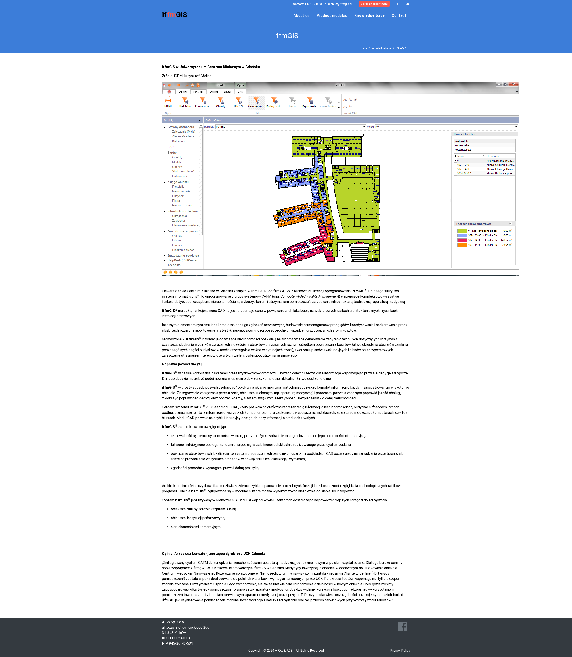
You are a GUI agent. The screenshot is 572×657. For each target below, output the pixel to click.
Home (363, 48)
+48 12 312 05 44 (315, 4)
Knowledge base (381, 48)
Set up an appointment (374, 3)
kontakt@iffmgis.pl (340, 4)
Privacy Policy (400, 651)
